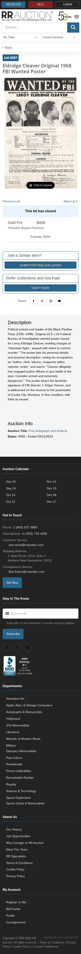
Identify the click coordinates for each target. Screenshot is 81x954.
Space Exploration (18, 797)
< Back (7, 47)
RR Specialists (16, 856)
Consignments (16, 922)
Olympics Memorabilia (21, 751)
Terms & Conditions (19, 863)
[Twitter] (42, 301)
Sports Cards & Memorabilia (25, 803)
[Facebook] (33, 301)
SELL (40, 4)
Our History (14, 829)
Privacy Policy (15, 876)
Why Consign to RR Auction (25, 843)
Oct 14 (10, 495)
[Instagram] (51, 301)
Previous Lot (11, 201)
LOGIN (67, 4)
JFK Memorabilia (17, 725)
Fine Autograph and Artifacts (48, 431)
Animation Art (15, 698)
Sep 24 (11, 488)
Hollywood (13, 718)
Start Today (40, 288)
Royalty (11, 784)
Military (11, 745)
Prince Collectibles (18, 771)
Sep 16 (11, 481)
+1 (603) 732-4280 (34, 533)
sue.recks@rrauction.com (26, 545)
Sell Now (12, 582)
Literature (12, 732)
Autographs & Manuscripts (24, 712)
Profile (10, 915)
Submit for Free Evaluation (40, 265)
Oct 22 (10, 501)
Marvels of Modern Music (23, 738)
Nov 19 (51, 488)
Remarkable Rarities (20, 777)
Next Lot (69, 201)
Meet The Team (17, 849)
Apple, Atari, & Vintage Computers (29, 705)
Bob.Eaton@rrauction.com (27, 571)
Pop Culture (14, 757)
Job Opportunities (18, 836)
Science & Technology (21, 791)
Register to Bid (16, 902)
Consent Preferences (45, 946)
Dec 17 (51, 501)
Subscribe (13, 633)
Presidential (14, 764)
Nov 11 (51, 481)
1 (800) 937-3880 (25, 527)
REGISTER (13, 4)
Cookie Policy (15, 869)
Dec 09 (51, 495)
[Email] (59, 301)
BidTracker (13, 909)
